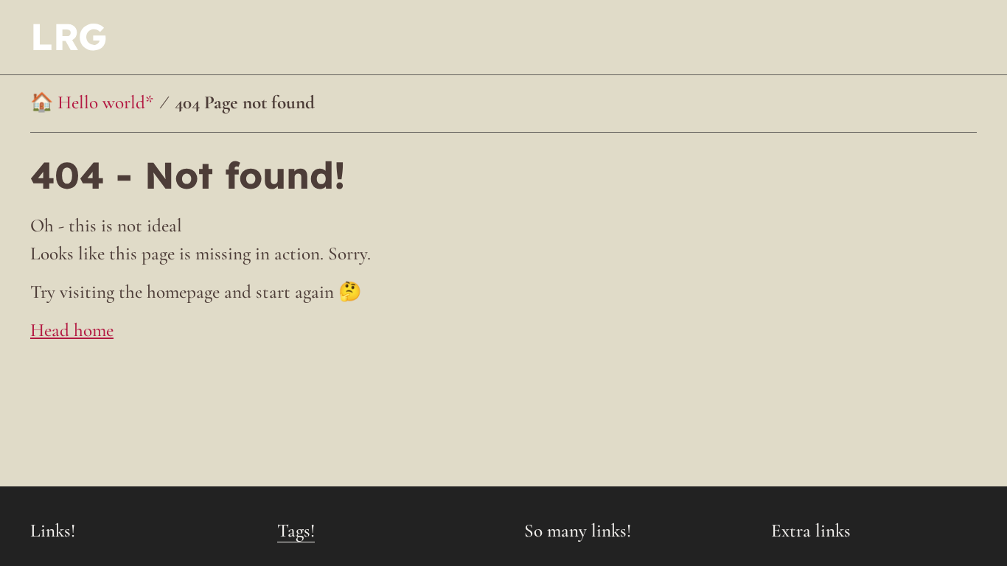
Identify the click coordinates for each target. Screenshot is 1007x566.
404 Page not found (245, 102)
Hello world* (105, 102)
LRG (68, 36)
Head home (72, 330)
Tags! (296, 531)
